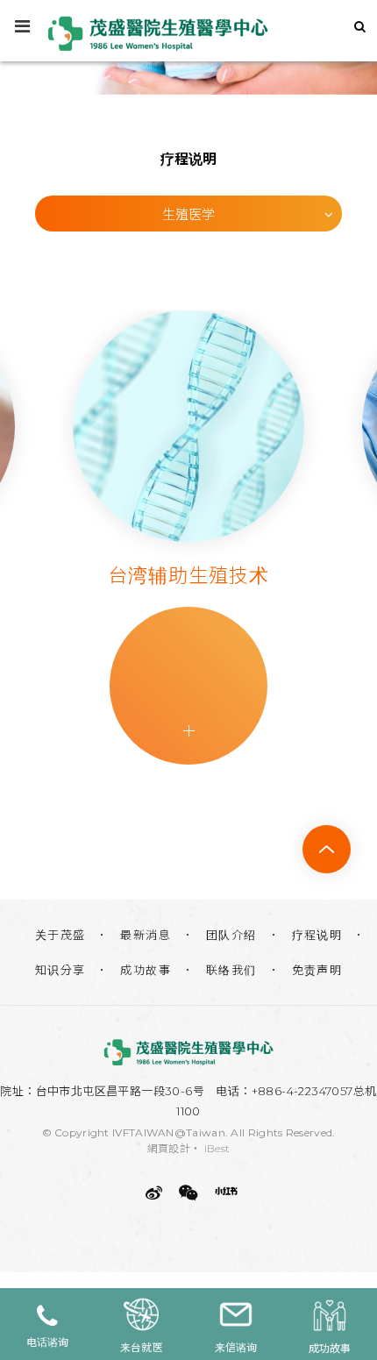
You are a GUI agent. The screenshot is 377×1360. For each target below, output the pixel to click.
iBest (217, 1148)
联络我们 (231, 970)
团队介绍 (231, 935)
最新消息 (145, 935)
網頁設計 (168, 1148)
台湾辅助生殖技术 (134, 575)
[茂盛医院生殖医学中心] (188, 1052)
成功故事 (145, 970)
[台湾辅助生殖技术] (134, 426)
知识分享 (60, 970)
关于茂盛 (60, 935)
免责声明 (317, 970)
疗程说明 (317, 935)
